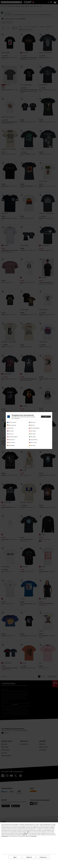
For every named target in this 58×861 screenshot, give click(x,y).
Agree (15, 857)
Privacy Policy (34, 836)
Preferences (43, 857)
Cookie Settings (4, 836)
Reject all (29, 857)
